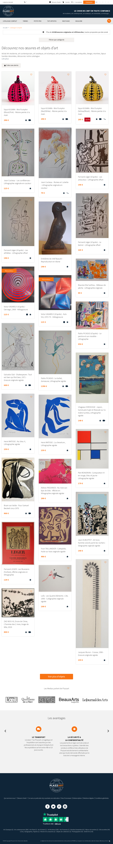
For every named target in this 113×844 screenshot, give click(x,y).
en (99, 2)
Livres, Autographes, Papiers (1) (30, 832)
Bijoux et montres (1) (91, 830)
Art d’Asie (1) (33, 830)
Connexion (89, 2)
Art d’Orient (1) (42, 830)
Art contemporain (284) (21, 830)
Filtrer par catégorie (56, 40)
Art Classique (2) (8, 830)
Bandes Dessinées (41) (77, 830)
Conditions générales (102, 798)
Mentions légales (88, 798)
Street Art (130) (88, 832)
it (105, 2)
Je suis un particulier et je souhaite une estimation (44, 798)
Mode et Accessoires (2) (47, 832)
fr (96, 2)
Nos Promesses (66, 798)
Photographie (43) (77, 832)
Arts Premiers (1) (64, 830)
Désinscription (77, 798)
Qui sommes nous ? (10, 798)
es (108, 2)
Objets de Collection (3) (63, 832)
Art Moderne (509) (53, 830)
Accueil (5, 28)
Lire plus (5, 58)
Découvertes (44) (104, 830)
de (103, 2)
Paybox (97, 841)
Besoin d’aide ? (22, 798)
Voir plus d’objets (56, 676)
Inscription (78, 2)
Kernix (107, 841)
